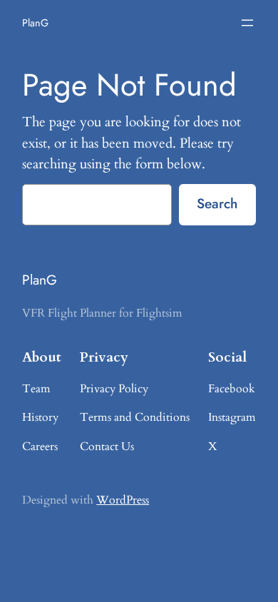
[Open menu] (247, 22)
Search (217, 203)
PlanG (35, 23)
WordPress (122, 500)
